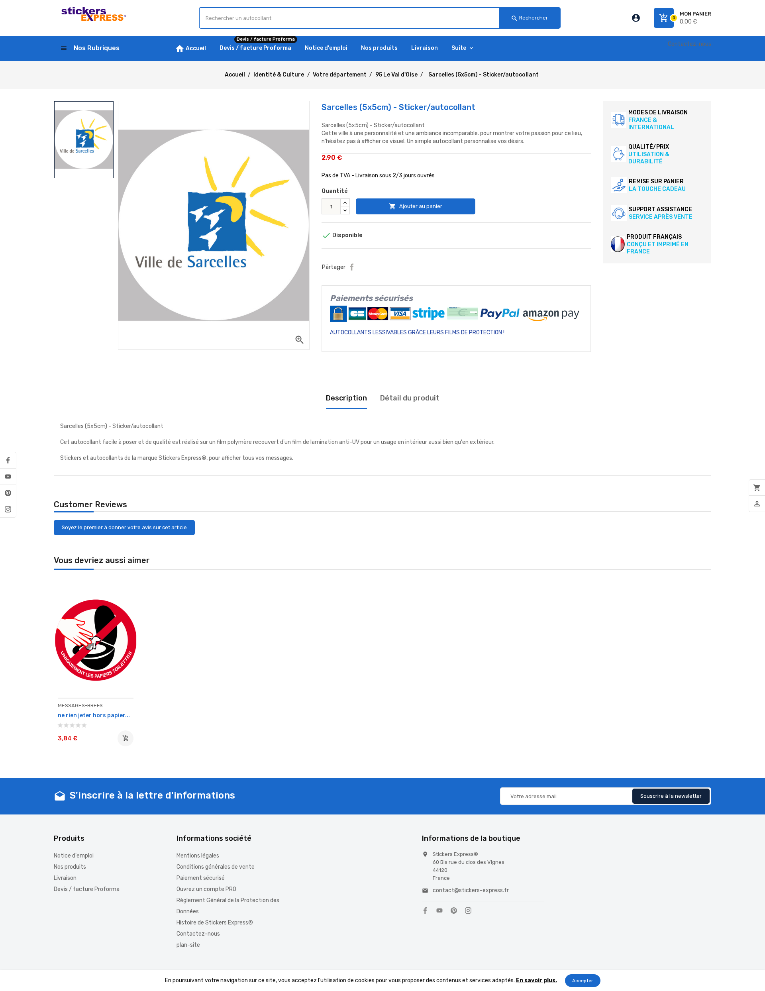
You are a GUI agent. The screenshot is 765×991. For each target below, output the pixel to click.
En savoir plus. (536, 980)
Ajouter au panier (415, 206)
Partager (351, 267)
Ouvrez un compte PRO (206, 889)
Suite (458, 48)
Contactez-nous (689, 44)
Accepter (582, 980)
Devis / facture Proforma (87, 889)
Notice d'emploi (74, 855)
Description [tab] (346, 398)
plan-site (188, 945)
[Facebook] (8, 460)
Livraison (65, 878)
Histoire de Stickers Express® (215, 922)
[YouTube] (8, 477)
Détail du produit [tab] (409, 398)
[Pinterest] (8, 493)
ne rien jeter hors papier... (94, 715)
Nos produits (70, 866)
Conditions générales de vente (216, 866)
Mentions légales (198, 855)
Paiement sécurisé (201, 878)
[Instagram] (8, 509)
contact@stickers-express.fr (471, 890)
